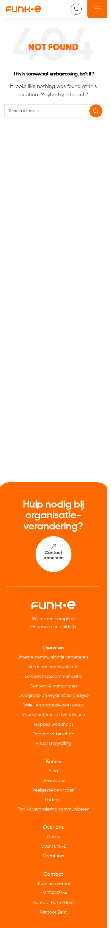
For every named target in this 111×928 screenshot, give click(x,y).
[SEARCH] (95, 110)
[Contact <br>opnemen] (53, 546)
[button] (97, 9)
